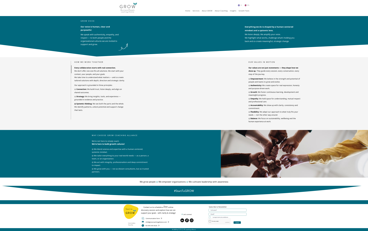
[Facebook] (187, 220)
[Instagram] (191, 220)
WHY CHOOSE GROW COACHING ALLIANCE (115, 135)
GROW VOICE (88, 21)
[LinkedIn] (182, 220)
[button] (196, 11)
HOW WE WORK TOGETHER (88, 62)
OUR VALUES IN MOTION (261, 62)
